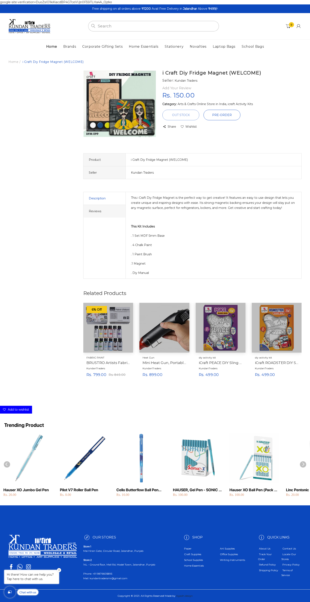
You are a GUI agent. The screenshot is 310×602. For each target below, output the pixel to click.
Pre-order (222, 115)
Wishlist (191, 127)
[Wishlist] (120, 381)
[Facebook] (11, 567)
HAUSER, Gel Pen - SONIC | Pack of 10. (196, 490)
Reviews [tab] (95, 211)
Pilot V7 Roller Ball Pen (79, 490)
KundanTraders (95, 368)
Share (172, 127)
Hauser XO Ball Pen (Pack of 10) (253, 490)
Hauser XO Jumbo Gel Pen (26, 490)
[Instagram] (28, 567)
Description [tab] (97, 198)
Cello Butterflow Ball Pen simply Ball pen (137, 490)
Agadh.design (184, 595)
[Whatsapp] (20, 567)
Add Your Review (176, 88)
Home (13, 62)
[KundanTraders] (29, 26)
